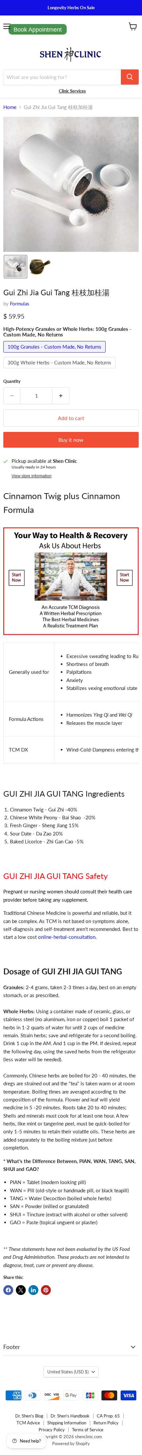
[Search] (130, 77)
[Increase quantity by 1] (61, 395)
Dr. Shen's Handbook (70, 1415)
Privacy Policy (52, 1429)
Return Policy (106, 1422)
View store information (32, 476)
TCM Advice (28, 1422)
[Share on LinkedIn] (33, 1290)
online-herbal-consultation (66, 937)
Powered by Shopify (71, 1443)
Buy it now (71, 439)
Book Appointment (38, 29)
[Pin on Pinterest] (46, 1290)
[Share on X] (21, 1290)
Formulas (19, 303)
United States (68, 1371)
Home (10, 107)
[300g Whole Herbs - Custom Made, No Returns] (60, 370)
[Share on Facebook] (8, 1290)
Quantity (11, 381)
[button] (15, 266)
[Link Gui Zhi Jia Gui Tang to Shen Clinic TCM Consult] (71, 638)
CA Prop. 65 (108, 1415)
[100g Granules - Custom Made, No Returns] (55, 354)
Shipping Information (66, 1422)
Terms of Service (87, 1429)
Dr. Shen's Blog (29, 1415)
